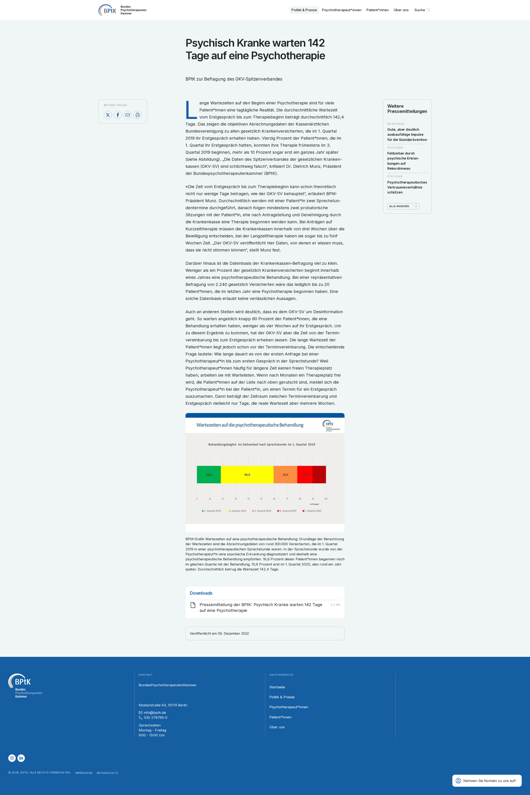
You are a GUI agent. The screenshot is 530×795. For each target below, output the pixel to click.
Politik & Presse (304, 10)
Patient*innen (377, 10)
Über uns (401, 10)
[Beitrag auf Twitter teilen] (108, 115)
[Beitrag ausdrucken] (138, 115)
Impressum (84, 772)
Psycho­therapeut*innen (341, 10)
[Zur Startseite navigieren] (122, 10)
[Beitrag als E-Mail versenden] (128, 115)
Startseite (277, 687)
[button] (487, 780)
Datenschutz (107, 772)
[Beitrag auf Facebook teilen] (118, 115)
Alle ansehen (399, 206)
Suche (419, 10)
